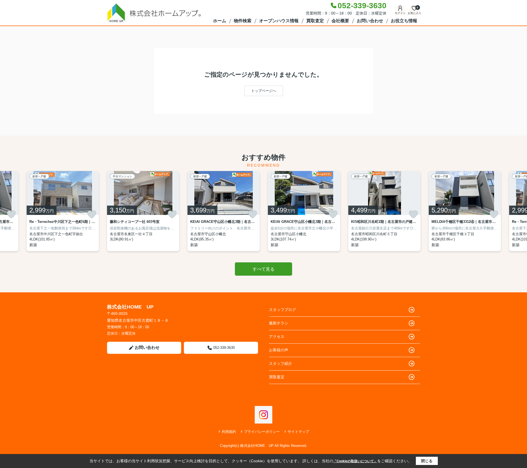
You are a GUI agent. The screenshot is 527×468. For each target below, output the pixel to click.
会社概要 (340, 20)
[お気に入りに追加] (11, 214)
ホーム (219, 20)
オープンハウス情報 (279, 20)
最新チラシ (278, 323)
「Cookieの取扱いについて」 (355, 461)
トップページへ (263, 91)
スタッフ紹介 (280, 363)
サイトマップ (298, 432)
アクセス (276, 336)
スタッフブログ (282, 309)
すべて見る (263, 269)
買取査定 (315, 20)
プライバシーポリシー (262, 432)
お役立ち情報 (404, 20)
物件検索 (242, 20)
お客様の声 (278, 350)
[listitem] (143, 211)
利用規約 (229, 432)
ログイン (400, 13)
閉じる (427, 461)
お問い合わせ (370, 20)
